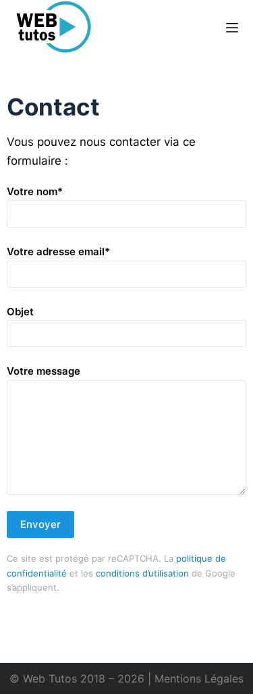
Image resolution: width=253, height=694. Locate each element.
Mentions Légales (199, 678)
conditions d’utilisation (142, 573)
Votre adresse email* (58, 251)
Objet (20, 311)
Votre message (43, 371)
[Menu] (232, 28)
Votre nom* (35, 191)
